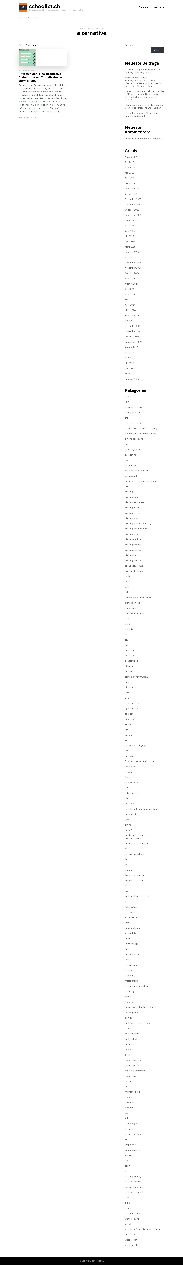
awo (127, 460)
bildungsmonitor (133, 550)
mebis (128, 997)
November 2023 (133, 331)
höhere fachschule (134, 854)
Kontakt (159, 7)
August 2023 (131, 347)
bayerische (130, 465)
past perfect (131, 1039)
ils (126, 886)
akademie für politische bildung (141, 434)
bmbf (127, 576)
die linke (129, 671)
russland (129, 1108)
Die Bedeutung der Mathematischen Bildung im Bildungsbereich (143, 71)
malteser (129, 970)
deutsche (130, 650)
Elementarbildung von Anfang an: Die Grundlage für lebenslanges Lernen (144, 106)
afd (126, 418)
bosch (128, 581)
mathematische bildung (137, 986)
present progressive (135, 1071)
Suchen (129, 45)
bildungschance (133, 545)
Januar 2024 (131, 321)
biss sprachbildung (134, 571)
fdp (126, 751)
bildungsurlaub (133, 560)
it (125, 901)
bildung (129, 492)
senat (127, 1139)
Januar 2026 (131, 194)
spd (127, 1160)
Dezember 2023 (133, 326)
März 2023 (130, 373)
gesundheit (131, 814)
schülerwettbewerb (135, 1134)
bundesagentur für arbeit (138, 597)
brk (126, 592)
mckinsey (129, 991)
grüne (128, 825)
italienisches (131, 907)
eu (126, 740)
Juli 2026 (129, 162)
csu (126, 640)
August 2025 (131, 220)
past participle (132, 1034)
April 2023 (130, 368)
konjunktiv (130, 933)
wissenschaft (131, 1240)
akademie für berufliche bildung (141, 428)
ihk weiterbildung (134, 880)
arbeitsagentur (132, 449)
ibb (126, 864)
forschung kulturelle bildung (140, 761)
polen (128, 1049)
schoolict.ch (44, 6)
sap (126, 1113)
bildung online (132, 513)
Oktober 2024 (132, 273)
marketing (130, 975)
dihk (127, 682)
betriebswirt (131, 476)
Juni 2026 (130, 167)
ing (126, 891)
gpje (127, 819)
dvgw (128, 698)
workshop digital (133, 1245)
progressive (130, 1076)
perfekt (129, 1044)
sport (127, 1166)
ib (126, 859)
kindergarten (131, 917)
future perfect (132, 793)
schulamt (129, 1129)
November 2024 (133, 268)
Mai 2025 (129, 236)
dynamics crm (132, 703)
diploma (129, 687)
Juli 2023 (129, 352)
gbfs (127, 798)
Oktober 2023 (132, 337)
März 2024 (130, 310)
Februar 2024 (132, 315)
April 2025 (130, 241)
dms (127, 693)
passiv (128, 1028)
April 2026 (130, 178)
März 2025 (130, 247)
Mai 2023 (129, 363)
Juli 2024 (129, 289)
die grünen (130, 666)
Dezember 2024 (133, 263)
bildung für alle (133, 508)
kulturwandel (132, 944)
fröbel (128, 777)
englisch (129, 714)
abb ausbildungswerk (136, 407)
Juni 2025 (130, 231)
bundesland (131, 608)
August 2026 (131, 157)
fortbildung (131, 767)
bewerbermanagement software (141, 481)
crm (127, 634)
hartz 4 (128, 830)
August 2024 (131, 284)
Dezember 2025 (133, 199)
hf (126, 849)
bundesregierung (134, 613)
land (127, 949)
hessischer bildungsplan (137, 843)
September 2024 (133, 278)
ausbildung (130, 455)
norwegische (131, 1012)
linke (127, 960)
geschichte (130, 803)
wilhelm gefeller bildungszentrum (142, 1229)
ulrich (128, 1208)
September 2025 (133, 215)
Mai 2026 (129, 173)
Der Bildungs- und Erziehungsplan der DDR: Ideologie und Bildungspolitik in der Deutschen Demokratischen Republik (144, 95)
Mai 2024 (129, 300)
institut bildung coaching (137, 896)
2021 (127, 402)
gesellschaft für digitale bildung (141, 809)
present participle (134, 1060)
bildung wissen (132, 534)
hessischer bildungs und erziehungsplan (137, 836)
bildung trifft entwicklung (138, 523)
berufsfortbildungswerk (137, 471)
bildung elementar (134, 502)
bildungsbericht (133, 539)
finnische (129, 756)
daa (127, 645)
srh (126, 1171)
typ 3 (127, 1203)
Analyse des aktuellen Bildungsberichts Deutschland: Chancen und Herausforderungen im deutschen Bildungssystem (143, 82)
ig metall (129, 870)
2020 (127, 396)
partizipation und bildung (138, 1023)
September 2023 (133, 342)
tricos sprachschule (134, 1192)
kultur (128, 938)
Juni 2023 (130, 358)
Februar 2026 (132, 188)
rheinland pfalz (132, 1092)
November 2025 (133, 204)
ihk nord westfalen (134, 875)
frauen (128, 772)
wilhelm (129, 1224)
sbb (127, 1118)
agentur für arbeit (134, 423)
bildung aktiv (131, 497)
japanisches (130, 912)
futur (127, 788)
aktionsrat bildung (134, 439)
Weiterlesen (25, 117)
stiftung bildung (133, 1176)
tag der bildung (133, 1187)
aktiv (127, 444)
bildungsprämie (133, 555)
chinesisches (131, 629)
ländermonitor (132, 954)
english (128, 724)
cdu (127, 618)
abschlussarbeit (133, 412)
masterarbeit (131, 981)
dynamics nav (131, 708)
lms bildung (131, 965)
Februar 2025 (132, 252)
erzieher (129, 735)
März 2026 (130, 183)
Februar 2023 (132, 379)
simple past (130, 1145)
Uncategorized (26, 70)
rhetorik (129, 1097)
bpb (127, 587)
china (127, 624)
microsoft (129, 1002)
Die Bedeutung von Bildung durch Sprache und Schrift (142, 114)
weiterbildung (132, 1219)
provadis (129, 1081)
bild (127, 486)
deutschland (131, 661)
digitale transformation (136, 677)
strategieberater (133, 1182)
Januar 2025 (131, 257)
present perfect (133, 1065)
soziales (128, 1155)
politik (128, 1055)
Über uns (144, 7)
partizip (128, 1018)
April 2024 (130, 305)
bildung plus (131, 518)
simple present (132, 1150)
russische (129, 1102)
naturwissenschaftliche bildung (140, 1007)
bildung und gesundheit (137, 529)
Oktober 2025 (132, 210)
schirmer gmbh (132, 1123)
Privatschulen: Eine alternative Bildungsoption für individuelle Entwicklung (40, 77)
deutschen (130, 655)
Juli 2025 (129, 225)
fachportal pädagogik (136, 745)
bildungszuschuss (134, 566)
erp (126, 730)
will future (130, 1234)
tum (127, 1197)
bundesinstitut (132, 603)
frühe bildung (132, 782)
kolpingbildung (133, 928)
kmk (127, 923)
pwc (127, 1086)
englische (130, 719)
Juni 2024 (130, 294)
